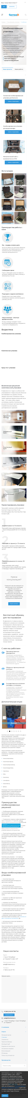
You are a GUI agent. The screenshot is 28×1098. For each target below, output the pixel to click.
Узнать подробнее (13, 101)
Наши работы (19, 69)
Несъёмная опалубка (7, 1048)
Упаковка (4, 1037)
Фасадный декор (6, 1035)
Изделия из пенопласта (8, 1046)
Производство (6, 1060)
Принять (5, 1095)
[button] (7, 731)
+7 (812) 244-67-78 (8, 970)
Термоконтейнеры (7, 1042)
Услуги (4, 1031)
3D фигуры (5, 1053)
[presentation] (4, 717)
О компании (5, 1027)
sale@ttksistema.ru (9, 964)
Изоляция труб (6, 1044)
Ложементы (5, 1039)
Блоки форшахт (6, 1051)
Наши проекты (7, 69)
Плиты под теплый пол (8, 1055)
